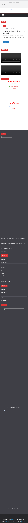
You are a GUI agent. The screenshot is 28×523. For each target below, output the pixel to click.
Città (2, 273)
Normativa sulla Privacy (6, 281)
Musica (3, 267)
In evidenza (4, 295)
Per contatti (4, 262)
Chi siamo (3, 259)
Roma (4, 275)
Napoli (4, 278)
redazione (13, 28)
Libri (2, 270)
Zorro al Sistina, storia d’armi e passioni (14, 32)
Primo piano (4, 297)
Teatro (4, 26)
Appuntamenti (4, 292)
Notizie (3, 289)
